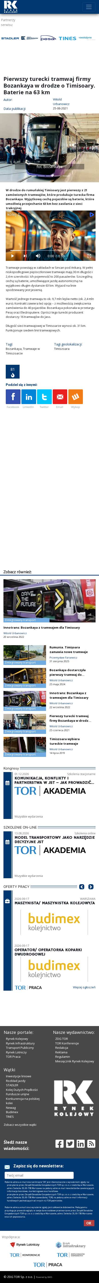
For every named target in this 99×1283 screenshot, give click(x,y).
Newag (11, 1108)
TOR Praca (13, 1057)
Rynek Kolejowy (17, 1039)
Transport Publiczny (20, 1048)
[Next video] (25, 256)
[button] (6, 147)
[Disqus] (51, 509)
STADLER (12, 1085)
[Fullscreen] (89, 256)
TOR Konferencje (67, 1043)
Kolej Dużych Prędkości (22, 1090)
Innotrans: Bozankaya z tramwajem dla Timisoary (41, 627)
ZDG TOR (61, 1039)
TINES (10, 1117)
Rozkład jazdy (16, 1081)
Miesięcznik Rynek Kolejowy (74, 1061)
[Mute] (38, 256)
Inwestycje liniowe (18, 1076)
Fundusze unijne (17, 1094)
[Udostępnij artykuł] (28, 399)
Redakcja (61, 1048)
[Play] (12, 256)
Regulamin (62, 1057)
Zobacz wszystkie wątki (20, 1125)
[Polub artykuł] (13, 399)
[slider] (50, 250)
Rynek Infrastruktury (20, 1043)
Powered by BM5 (44, 1277)
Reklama (61, 1052)
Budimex (12, 1112)
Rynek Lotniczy (16, 1052)
